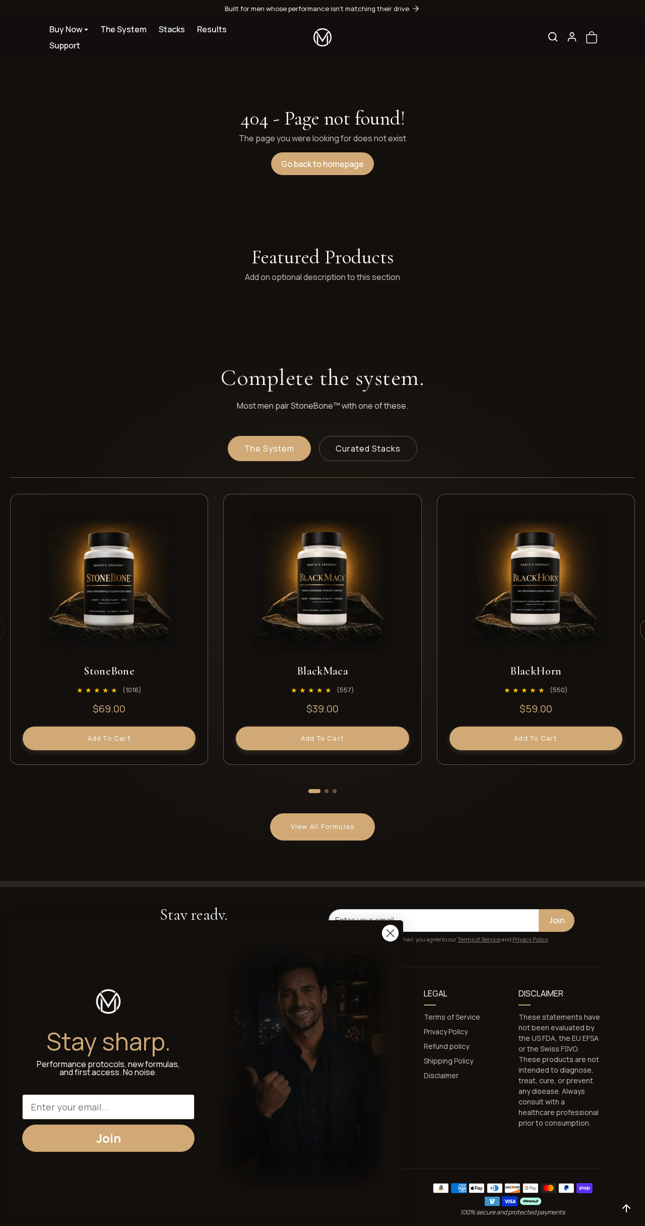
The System (123, 29)
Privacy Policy (530, 939)
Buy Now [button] (65, 29)
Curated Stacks (368, 448)
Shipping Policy (448, 1061)
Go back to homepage (322, 164)
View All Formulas (322, 826)
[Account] (572, 36)
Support (64, 45)
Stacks (172, 29)
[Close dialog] (390, 933)
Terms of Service (479, 939)
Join (556, 920)
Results (212, 29)
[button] (552, 36)
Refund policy (446, 1046)
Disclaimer (441, 1075)
